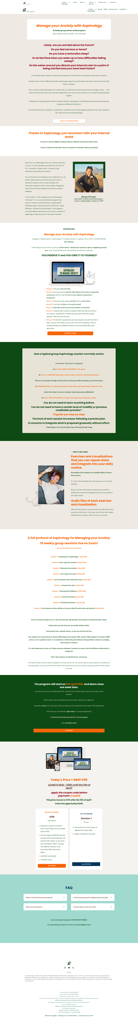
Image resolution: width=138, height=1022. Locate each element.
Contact (112, 2)
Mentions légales (51, 1015)
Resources (102, 2)
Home (68, 972)
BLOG (82, 2)
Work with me (91, 3)
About (75, 2)
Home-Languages (64, 3)
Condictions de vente (85, 1015)
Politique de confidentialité (67, 1015)
